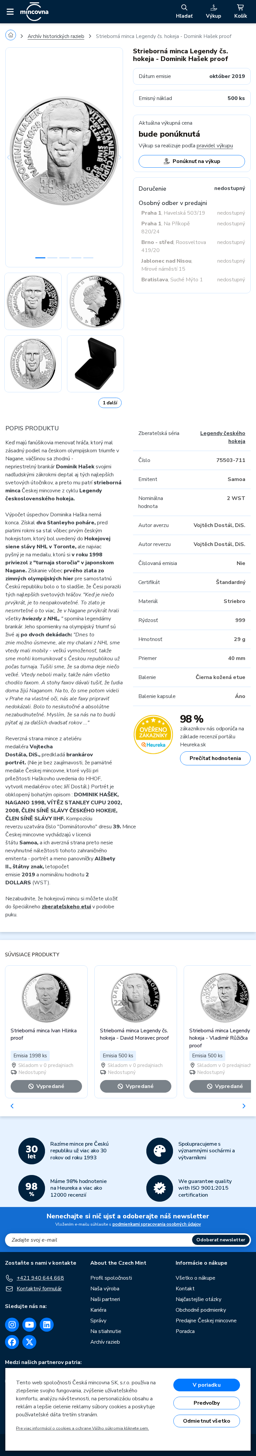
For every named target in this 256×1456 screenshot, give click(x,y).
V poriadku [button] (207, 1385)
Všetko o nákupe (195, 1278)
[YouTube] (29, 1325)
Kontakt (185, 1288)
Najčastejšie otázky (198, 1299)
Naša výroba (104, 1288)
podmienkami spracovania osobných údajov (156, 1224)
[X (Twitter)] (29, 1342)
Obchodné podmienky (201, 1310)
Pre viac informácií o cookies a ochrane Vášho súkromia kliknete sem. (82, 1428)
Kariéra (98, 1310)
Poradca (185, 1331)
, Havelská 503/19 (173, 213)
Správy (98, 1320)
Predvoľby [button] (207, 1403)
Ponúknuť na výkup (196, 161)
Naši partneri (105, 1299)
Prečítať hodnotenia (215, 758)
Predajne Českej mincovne (206, 1320)
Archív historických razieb (56, 36)
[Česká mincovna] (34, 11)
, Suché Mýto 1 (172, 279)
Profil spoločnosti (111, 1278)
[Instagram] (12, 1325)
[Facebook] (12, 1342)
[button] (14, 157)
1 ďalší (110, 403)
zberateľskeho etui (66, 906)
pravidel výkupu (215, 145)
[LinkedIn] (47, 1325)
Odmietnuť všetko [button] (207, 1421)
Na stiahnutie (105, 1331)
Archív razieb (105, 1342)
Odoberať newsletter (220, 1240)
